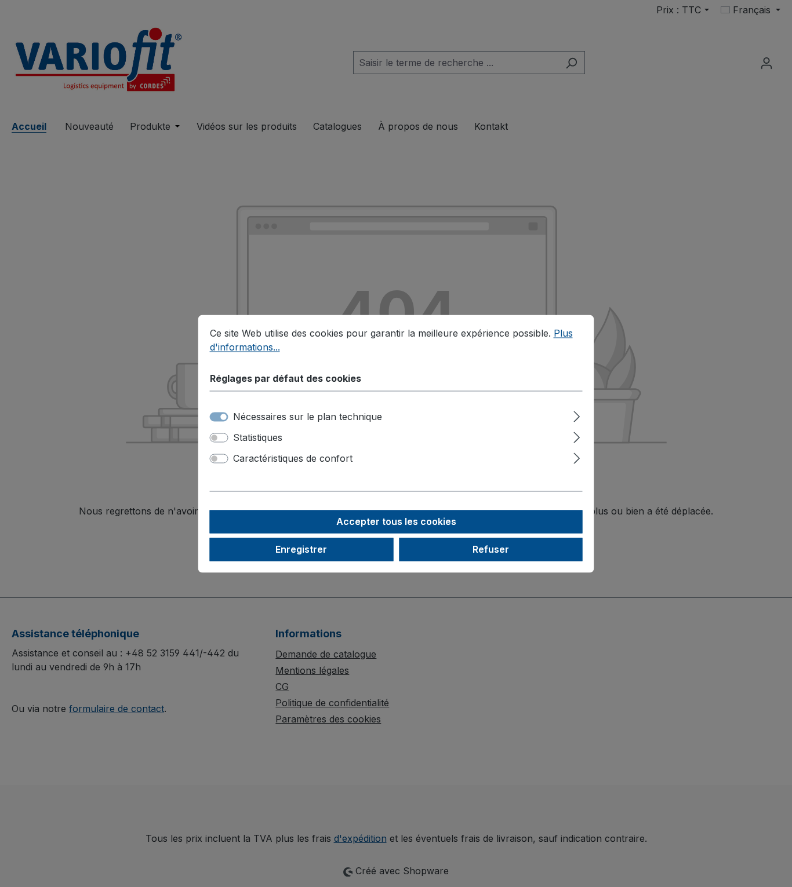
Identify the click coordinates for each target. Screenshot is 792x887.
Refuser (491, 549)
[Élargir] (576, 414)
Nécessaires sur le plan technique (307, 416)
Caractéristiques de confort (293, 458)
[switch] (219, 437)
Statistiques (257, 437)
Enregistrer (301, 549)
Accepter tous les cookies (396, 521)
